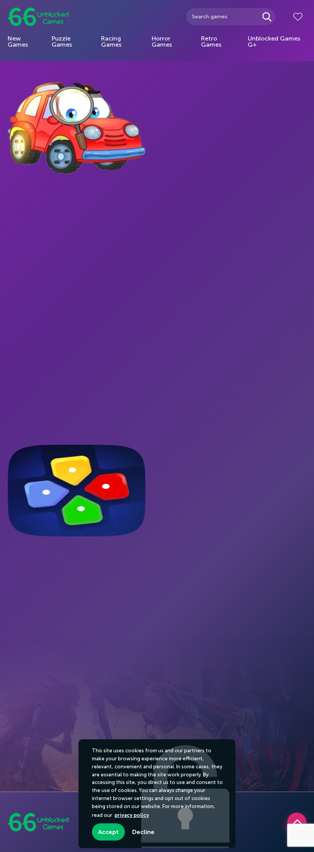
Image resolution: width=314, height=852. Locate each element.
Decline (143, 832)
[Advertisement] (65, 296)
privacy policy (131, 815)
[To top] (296, 822)
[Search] (266, 16)
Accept (108, 832)
